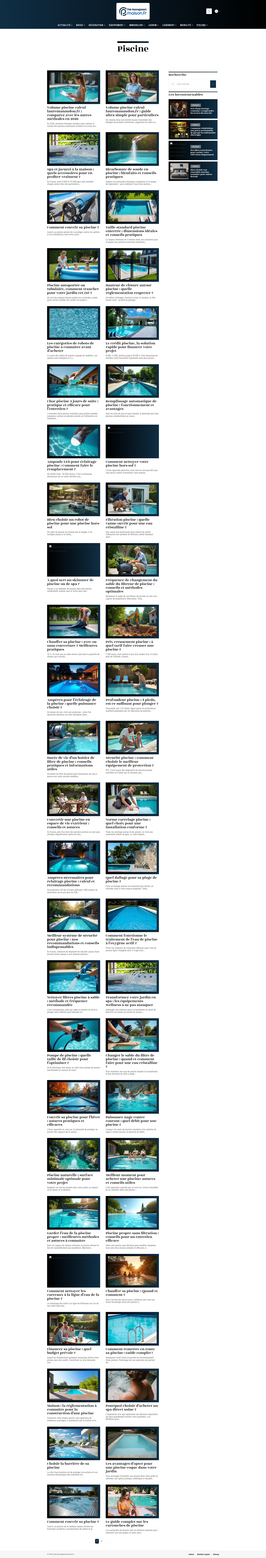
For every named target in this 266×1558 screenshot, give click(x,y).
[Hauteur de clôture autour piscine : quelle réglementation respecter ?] (132, 265)
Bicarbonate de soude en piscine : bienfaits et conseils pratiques (131, 173)
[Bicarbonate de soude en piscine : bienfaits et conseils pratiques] (132, 149)
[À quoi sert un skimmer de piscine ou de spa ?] (73, 560)
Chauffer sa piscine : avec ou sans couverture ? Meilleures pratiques (72, 645)
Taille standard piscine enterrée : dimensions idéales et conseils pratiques (131, 231)
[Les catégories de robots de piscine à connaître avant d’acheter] (73, 323)
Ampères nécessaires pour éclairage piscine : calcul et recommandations (71, 881)
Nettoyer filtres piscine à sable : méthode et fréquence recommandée (73, 1001)
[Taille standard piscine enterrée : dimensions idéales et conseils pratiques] (132, 207)
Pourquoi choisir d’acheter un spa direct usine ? (132, 1407)
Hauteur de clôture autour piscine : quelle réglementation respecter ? (129, 289)
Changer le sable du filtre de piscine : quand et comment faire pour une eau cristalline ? (132, 1061)
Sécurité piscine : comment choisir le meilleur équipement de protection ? (130, 761)
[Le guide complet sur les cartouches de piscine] (132, 1501)
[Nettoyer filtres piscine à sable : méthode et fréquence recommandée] (73, 977)
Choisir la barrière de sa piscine (68, 1465)
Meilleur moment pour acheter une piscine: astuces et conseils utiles (130, 1178)
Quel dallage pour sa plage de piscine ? (131, 879)
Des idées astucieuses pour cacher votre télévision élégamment (202, 152)
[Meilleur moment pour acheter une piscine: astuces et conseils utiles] (132, 1154)
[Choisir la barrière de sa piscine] (73, 1443)
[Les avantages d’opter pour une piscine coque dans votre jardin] (132, 1443)
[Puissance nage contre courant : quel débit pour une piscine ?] (132, 1096)
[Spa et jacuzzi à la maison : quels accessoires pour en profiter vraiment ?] (73, 149)
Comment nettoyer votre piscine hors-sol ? (127, 463)
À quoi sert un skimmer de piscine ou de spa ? (70, 581)
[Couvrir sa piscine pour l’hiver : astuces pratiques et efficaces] (73, 1096)
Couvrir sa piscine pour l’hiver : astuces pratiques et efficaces (73, 1121)
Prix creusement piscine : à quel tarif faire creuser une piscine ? (130, 645)
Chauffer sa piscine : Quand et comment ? (132, 1292)
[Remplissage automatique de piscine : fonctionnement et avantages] (132, 381)
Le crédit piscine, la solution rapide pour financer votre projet (130, 347)
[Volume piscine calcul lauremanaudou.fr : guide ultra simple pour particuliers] (132, 87)
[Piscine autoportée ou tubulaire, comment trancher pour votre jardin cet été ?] (73, 265)
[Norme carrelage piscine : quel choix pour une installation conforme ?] (132, 799)
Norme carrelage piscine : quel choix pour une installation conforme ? (128, 823)
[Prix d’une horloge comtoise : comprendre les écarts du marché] (179, 109)
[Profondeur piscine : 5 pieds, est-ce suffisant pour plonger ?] (132, 679)
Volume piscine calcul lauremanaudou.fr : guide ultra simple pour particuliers (132, 111)
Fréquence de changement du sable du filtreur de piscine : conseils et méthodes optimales (131, 585)
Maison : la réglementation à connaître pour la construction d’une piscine (72, 1409)
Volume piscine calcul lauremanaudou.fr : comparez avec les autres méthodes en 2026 (69, 113)
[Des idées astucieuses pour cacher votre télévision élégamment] (179, 151)
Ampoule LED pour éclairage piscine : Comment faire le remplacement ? (72, 465)
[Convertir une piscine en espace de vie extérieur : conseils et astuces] (73, 799)
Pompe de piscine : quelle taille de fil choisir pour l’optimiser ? (69, 1059)
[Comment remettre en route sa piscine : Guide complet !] (132, 1328)
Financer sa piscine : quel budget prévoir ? (69, 1350)
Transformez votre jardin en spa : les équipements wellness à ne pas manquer (131, 1001)
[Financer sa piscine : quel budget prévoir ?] (73, 1328)
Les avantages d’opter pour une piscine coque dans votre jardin (131, 1467)
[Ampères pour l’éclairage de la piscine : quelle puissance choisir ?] (73, 679)
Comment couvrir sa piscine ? (73, 227)
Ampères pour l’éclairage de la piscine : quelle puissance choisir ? (71, 703)
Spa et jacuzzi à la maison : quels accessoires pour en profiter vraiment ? (70, 173)
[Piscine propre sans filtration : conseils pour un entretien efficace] (132, 1212)
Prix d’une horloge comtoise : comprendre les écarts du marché (202, 111)
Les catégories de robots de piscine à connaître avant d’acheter (70, 347)
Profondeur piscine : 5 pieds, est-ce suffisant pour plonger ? (132, 701)
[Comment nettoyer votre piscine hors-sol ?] (132, 441)
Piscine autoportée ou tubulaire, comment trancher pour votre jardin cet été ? (73, 289)
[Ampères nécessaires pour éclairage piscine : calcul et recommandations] (73, 857)
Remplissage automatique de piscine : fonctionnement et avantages (131, 405)
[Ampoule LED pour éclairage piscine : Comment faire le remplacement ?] (73, 441)
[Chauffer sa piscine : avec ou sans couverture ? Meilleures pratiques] (73, 621)
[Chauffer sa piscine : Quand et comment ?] (132, 1270)
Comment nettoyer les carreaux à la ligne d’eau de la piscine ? (73, 1294)
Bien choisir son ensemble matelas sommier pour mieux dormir (201, 173)
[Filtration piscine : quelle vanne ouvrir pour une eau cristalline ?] (132, 499)
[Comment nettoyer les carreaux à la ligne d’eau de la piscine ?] (73, 1270)
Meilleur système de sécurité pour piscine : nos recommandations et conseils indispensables (73, 941)
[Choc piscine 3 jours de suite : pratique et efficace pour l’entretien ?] (73, 381)
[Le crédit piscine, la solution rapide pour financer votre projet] (132, 323)
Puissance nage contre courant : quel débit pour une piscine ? (131, 1121)
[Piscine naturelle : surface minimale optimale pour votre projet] (73, 1154)
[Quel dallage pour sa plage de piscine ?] (132, 857)
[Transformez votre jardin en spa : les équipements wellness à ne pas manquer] (132, 977)
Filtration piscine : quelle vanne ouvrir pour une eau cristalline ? (129, 523)
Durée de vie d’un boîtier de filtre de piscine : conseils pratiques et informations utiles (70, 763)
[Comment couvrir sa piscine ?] (73, 207)
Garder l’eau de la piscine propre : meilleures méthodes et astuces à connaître (73, 1236)
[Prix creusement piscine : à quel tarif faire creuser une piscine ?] (132, 621)
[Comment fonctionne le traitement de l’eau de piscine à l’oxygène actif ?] (132, 915)
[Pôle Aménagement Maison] (133, 11)
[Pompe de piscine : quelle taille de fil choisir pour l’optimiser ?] (73, 1035)
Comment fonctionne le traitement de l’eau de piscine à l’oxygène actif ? (132, 939)
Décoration (195, 105)
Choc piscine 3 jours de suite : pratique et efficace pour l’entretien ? (72, 405)
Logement (195, 125)
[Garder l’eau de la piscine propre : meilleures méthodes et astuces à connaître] (73, 1212)
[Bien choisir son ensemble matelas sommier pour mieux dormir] (179, 171)
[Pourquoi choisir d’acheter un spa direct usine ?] (132, 1385)
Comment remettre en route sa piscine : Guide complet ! (130, 1350)
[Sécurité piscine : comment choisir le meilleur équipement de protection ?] (132, 737)
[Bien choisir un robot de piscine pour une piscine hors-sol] (73, 499)
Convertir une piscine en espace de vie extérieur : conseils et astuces (68, 823)
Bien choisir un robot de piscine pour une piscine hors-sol (73, 523)
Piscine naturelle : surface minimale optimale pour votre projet (70, 1178)
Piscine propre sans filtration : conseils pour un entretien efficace (132, 1236)
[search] (209, 11)
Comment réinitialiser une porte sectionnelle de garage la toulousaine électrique (203, 132)
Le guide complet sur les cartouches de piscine (127, 1523)
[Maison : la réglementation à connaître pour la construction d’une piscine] (73, 1385)
